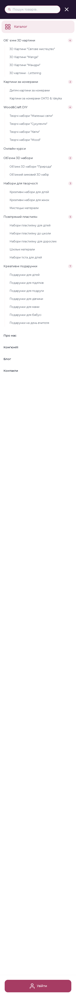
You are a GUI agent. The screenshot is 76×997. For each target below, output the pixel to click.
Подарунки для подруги (27, 291)
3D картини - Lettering (25, 73)
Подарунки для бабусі (25, 315)
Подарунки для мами (24, 307)
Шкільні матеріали (22, 249)
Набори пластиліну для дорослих (33, 241)
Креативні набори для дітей (29, 192)
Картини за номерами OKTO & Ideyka (36, 98)
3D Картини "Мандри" (25, 65)
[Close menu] (66, 9)
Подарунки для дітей (25, 275)
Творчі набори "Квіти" (25, 132)
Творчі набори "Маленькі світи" (31, 116)
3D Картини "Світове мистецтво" (32, 49)
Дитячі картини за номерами (30, 90)
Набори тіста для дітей (26, 257)
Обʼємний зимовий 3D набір (29, 174)
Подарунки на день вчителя (29, 323)
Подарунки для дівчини (26, 299)
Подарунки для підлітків (27, 283)
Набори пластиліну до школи (30, 233)
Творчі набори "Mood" (25, 140)
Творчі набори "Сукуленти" (28, 124)
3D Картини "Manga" (24, 57)
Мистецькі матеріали (24, 208)
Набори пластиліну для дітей (30, 225)
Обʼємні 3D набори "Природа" (31, 166)
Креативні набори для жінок (29, 200)
